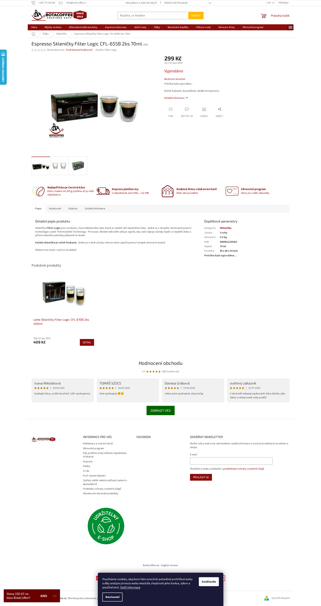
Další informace (130, 587)
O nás (86, 471)
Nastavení (112, 597)
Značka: (106, 50)
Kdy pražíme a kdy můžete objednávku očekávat (104, 455)
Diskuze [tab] (73, 208)
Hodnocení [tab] (55, 208)
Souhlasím (209, 582)
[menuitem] (34, 27)
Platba (86, 466)
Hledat (196, 15)
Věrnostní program (175, 3)
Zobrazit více (160, 410)
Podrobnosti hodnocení (79, 50)
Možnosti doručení (174, 79)
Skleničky (225, 228)
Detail (87, 342)
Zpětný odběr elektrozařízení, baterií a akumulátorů (105, 482)
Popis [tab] (38, 208)
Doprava (87, 461)
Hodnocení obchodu (161, 363)
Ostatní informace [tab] (95, 208)
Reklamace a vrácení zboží (141, 3)
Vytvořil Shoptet (281, 598)
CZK (268, 2)
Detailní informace (174, 98)
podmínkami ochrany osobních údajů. (244, 469)
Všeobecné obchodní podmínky (100, 493)
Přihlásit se (201, 477)
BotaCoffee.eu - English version (160, 565)
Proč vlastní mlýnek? (94, 476)
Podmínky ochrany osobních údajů (102, 489)
